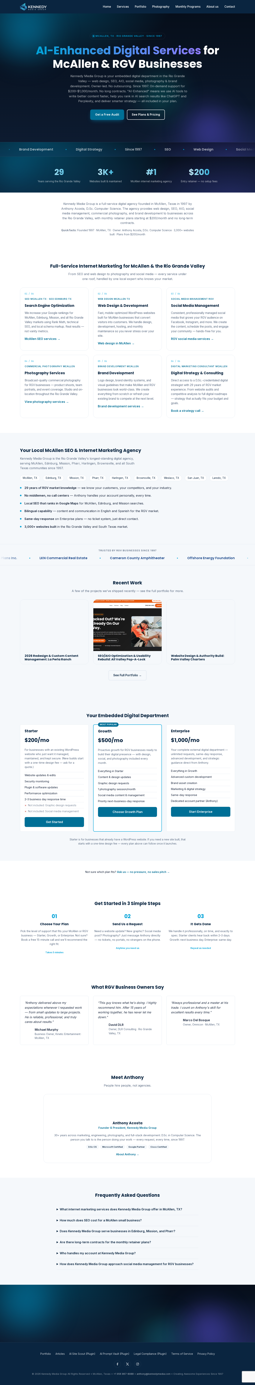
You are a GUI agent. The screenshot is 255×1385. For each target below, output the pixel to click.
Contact (229, 6)
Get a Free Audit (107, 114)
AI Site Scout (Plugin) (82, 1353)
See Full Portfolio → (127, 675)
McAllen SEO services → (42, 339)
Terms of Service (182, 1353)
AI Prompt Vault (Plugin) (114, 1353)
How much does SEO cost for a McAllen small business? (101, 1220)
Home (107, 6)
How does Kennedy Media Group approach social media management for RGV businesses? (127, 1264)
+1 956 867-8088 (123, 1373)
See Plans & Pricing (146, 114)
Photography (161, 6)
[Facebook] (117, 1364)
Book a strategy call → (187, 411)
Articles (60, 1353)
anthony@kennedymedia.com (153, 1373)
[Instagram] (137, 1364)
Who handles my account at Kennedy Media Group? (98, 1253)
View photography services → (47, 402)
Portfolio (140, 6)
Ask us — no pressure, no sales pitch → (143, 871)
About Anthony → (127, 1154)
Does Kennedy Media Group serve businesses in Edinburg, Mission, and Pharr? (117, 1231)
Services (123, 6)
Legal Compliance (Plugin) (150, 1353)
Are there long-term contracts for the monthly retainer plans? (105, 1242)
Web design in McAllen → (116, 343)
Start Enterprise (200, 812)
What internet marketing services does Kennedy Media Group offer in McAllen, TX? (121, 1209)
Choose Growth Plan (128, 812)
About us (212, 6)
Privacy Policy (206, 1353)
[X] (127, 1364)
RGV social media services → (192, 339)
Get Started (54, 822)
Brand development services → (121, 406)
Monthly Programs (187, 6)
